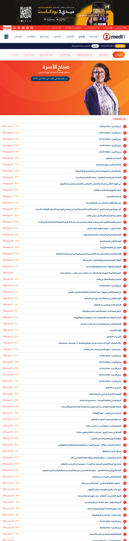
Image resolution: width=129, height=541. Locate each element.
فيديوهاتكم (69, 27)
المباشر (57, 37)
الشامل (54, 27)
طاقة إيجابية (13, 54)
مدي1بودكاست (91, 27)
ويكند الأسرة (64, 54)
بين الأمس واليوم (84, 54)
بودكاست (31, 36)
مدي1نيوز (106, 27)
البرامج (82, 37)
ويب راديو (44, 36)
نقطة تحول (103, 54)
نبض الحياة (29, 54)
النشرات (70, 37)
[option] (64, 126)
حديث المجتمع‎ (47, 54)
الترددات (18, 36)
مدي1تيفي (119, 27)
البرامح (118, 55)
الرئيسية (94, 36)
